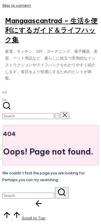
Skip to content (16, 5)
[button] (57, 116)
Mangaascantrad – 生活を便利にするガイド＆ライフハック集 (51, 30)
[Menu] (4, 92)
